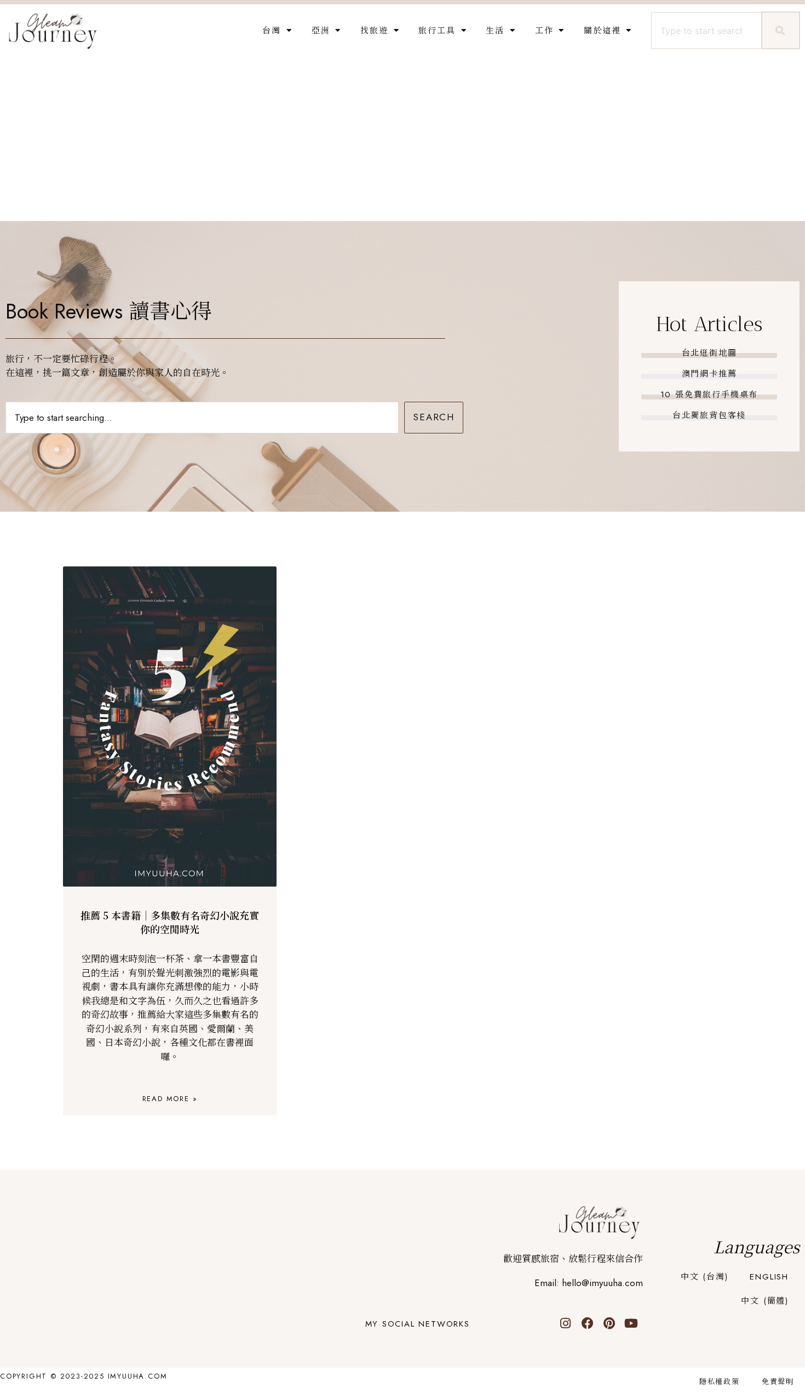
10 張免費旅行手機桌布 (709, 395)
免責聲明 (778, 1381)
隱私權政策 (719, 1381)
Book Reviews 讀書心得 (108, 311)
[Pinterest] (609, 1323)
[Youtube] (631, 1323)
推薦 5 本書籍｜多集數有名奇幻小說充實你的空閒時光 (170, 922)
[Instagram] (566, 1323)
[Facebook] (588, 1323)
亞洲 (321, 31)
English (769, 1277)
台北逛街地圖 (709, 353)
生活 (495, 31)
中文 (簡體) (765, 1301)
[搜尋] (780, 30)
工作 (544, 31)
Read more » (170, 1098)
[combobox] (705, 30)
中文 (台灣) (704, 1277)
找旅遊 (374, 31)
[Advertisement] (402, 139)
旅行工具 (436, 31)
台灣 (271, 31)
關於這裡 (602, 31)
